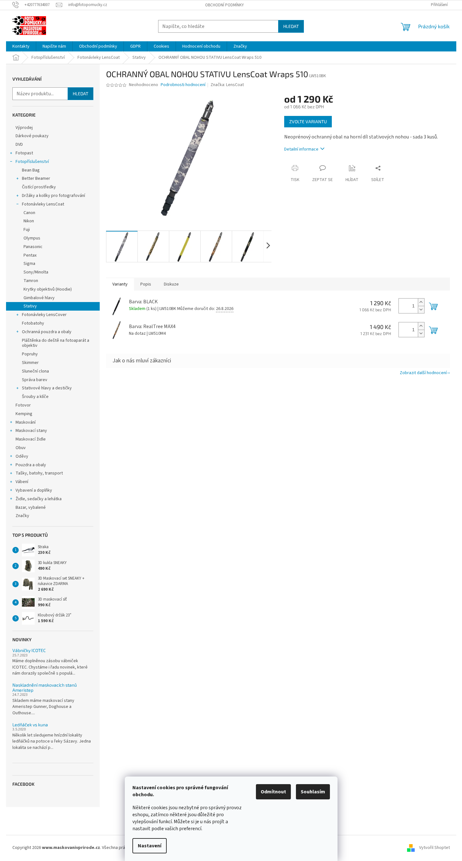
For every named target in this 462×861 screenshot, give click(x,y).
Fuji (26, 229)
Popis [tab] (145, 284)
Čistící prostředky (39, 187)
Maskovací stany (31, 430)
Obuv (21, 448)
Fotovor (23, 405)
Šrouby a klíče (35, 397)
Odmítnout (273, 791)
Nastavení (149, 845)
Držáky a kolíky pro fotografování (53, 195)
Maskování (26, 422)
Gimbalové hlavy (39, 298)
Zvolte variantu (308, 121)
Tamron (30, 281)
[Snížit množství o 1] (421, 309)
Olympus (31, 238)
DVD (19, 144)
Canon (29, 213)
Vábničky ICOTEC (29, 650)
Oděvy (22, 456)
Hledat (291, 26)
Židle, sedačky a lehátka (39, 499)
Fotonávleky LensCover (44, 315)
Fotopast (24, 153)
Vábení (22, 482)
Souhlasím (313, 791)
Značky (22, 516)
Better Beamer (36, 178)
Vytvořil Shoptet (434, 847)
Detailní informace (301, 149)
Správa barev (34, 380)
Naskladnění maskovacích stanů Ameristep (44, 687)
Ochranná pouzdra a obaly (46, 332)
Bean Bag (31, 170)
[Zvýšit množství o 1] (421, 302)
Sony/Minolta (35, 272)
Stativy (30, 306)
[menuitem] (21, 46)
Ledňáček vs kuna (30, 724)
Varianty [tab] (120, 284)
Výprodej (24, 127)
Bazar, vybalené (31, 507)
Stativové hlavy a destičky (47, 388)
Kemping (24, 414)
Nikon (28, 221)
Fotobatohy (33, 323)
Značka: (227, 85)
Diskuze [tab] (171, 284)
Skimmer (30, 363)
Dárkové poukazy (32, 136)
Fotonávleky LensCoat (43, 204)
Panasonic (33, 247)
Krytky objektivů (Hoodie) (47, 289)
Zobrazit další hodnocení (423, 373)
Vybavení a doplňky (34, 490)
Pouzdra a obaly (31, 465)
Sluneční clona (35, 371)
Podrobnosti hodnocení (183, 85)
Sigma (29, 263)
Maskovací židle (31, 439)
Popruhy (30, 354)
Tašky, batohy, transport (39, 473)
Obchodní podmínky (224, 5)
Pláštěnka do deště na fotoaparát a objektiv (55, 343)
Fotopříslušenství (32, 161)
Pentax (30, 255)
